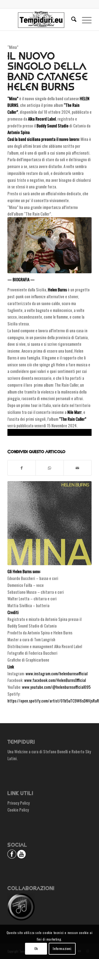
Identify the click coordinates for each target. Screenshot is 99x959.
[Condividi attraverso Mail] (77, 468)
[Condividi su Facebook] (21, 468)
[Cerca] (71, 19)
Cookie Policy (18, 810)
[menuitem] (71, 19)
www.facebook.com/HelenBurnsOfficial (55, 680)
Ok (36, 948)
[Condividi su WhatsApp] (49, 468)
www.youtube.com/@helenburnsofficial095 (56, 687)
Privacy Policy (18, 803)
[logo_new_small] (41, 19)
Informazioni (62, 948)
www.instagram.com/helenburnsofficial (56, 673)
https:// (13, 432)
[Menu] (84, 19)
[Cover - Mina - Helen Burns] (49, 523)
